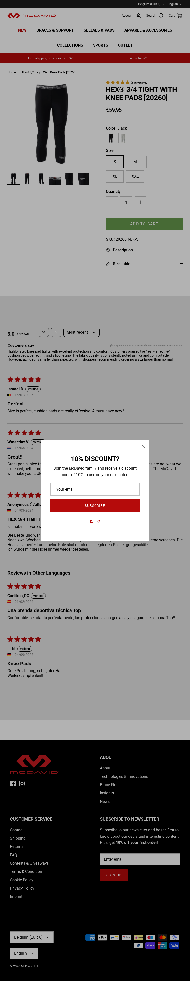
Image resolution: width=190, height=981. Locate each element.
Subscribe (95, 506)
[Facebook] (91, 521)
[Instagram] (98, 521)
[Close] (143, 446)
